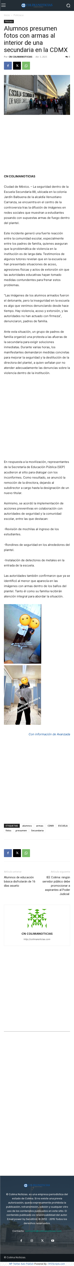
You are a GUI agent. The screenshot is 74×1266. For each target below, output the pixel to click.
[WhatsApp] (26, 66)
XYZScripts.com (56, 1263)
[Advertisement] (37, 145)
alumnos (27, 825)
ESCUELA (62, 825)
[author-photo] (37, 928)
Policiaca (18, 15)
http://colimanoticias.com (37, 939)
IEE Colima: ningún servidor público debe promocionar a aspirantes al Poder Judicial (56, 886)
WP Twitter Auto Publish (21, 1263)
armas (39, 825)
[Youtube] (53, 1241)
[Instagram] (32, 1241)
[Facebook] (8, 66)
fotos (8, 830)
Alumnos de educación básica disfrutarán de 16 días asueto (19, 881)
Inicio (7, 15)
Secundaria (37, 830)
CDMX (51, 825)
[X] (17, 66)
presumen (21, 830)
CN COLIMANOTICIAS (20, 56)
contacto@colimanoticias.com (43, 1230)
